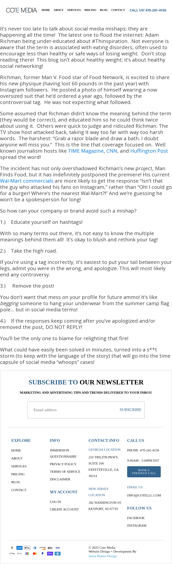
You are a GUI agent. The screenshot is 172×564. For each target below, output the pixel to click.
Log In (55, 502)
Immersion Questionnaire (63, 453)
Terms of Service (65, 471)
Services (74, 10)
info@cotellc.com (144, 495)
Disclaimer (60, 479)
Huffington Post (149, 150)
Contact (118, 10)
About (58, 10)
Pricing (90, 10)
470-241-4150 (155, 10)
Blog (104, 10)
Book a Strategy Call (144, 472)
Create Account (64, 509)
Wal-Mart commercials (26, 180)
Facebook (136, 518)
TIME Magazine (86, 150)
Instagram (136, 525)
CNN (111, 150)
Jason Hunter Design (103, 556)
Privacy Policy (63, 464)
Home (46, 10)
